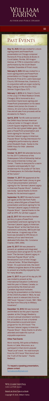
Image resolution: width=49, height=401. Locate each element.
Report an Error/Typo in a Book (16, 391)
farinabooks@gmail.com (17, 371)
